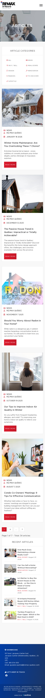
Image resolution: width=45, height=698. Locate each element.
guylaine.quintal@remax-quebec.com (24, 665)
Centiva (27, 695)
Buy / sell (12, 65)
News (30, 60)
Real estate (33, 65)
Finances (11, 76)
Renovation (33, 70)
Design (11, 70)
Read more (10, 164)
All (9, 60)
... (16, 529)
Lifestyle (12, 81)
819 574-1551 (14, 663)
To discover (33, 76)
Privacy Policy (17, 690)
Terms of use (29, 690)
